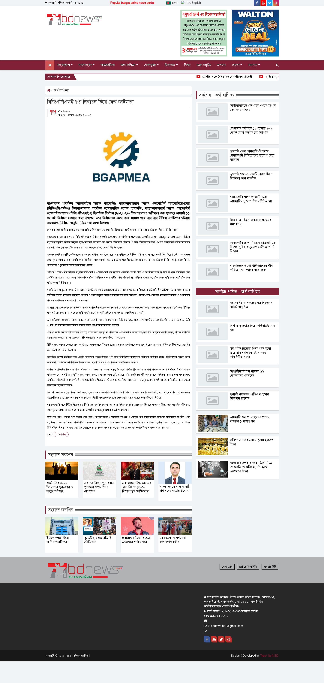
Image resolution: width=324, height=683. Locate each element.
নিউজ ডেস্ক (65, 111)
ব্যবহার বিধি (270, 567)
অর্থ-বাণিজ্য (61, 90)
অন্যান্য (253, 65)
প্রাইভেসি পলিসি (248, 567)
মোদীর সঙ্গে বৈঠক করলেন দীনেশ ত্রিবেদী (208, 77)
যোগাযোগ (227, 567)
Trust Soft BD (269, 655)
